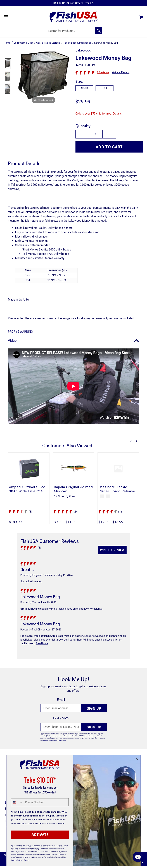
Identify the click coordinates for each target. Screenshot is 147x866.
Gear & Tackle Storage (48, 42)
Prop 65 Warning (20, 331)
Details (117, 113)
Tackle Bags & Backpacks (77, 42)
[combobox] (17, 802)
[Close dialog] (137, 759)
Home (7, 42)
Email (61, 700)
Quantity (83, 126)
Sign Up (94, 708)
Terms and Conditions (49, 740)
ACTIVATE (40, 835)
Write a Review (112, 550)
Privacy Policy (62, 740)
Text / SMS (61, 718)
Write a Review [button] (120, 72)
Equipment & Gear (23, 42)
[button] (73, 341)
